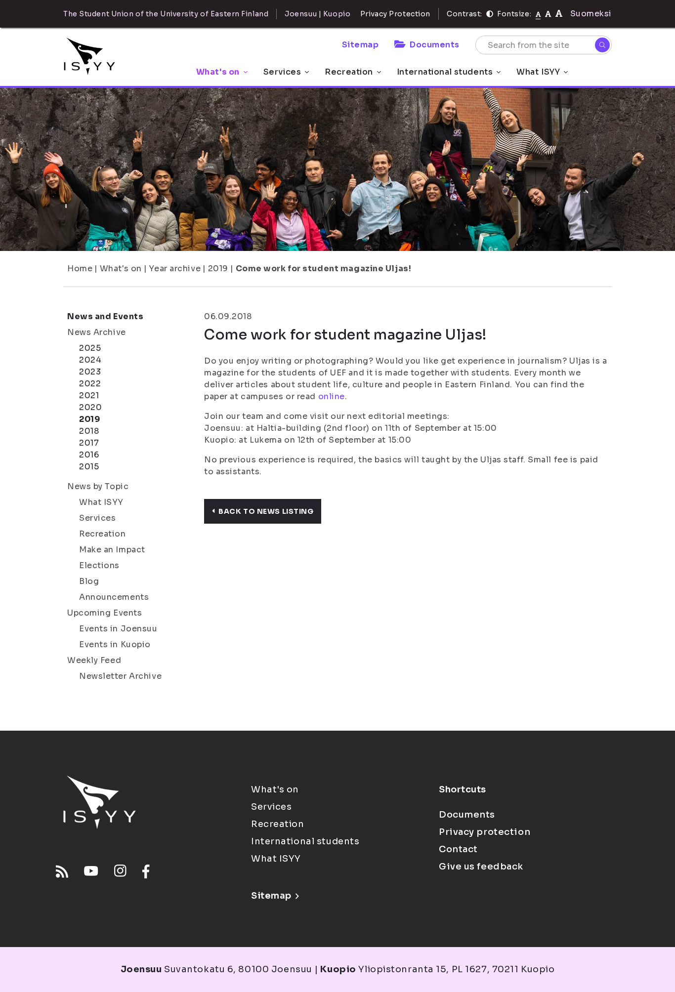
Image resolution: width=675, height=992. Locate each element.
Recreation (349, 72)
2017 (89, 443)
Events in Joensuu (118, 628)
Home (79, 268)
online (331, 396)
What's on (218, 72)
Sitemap (360, 45)
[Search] (602, 45)
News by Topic (97, 486)
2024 (90, 360)
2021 (89, 395)
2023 (90, 372)
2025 (90, 348)
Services (282, 72)
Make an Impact (112, 549)
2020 (90, 407)
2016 (89, 455)
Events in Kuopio (115, 644)
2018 (89, 431)
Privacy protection (484, 832)
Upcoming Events (104, 613)
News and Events (105, 316)
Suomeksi (591, 13)
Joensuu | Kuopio (317, 13)
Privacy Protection (395, 13)
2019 (218, 268)
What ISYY (538, 72)
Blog (89, 581)
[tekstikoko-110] (548, 13)
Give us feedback (481, 866)
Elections (99, 565)
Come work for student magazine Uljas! (324, 268)
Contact (458, 849)
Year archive (175, 268)
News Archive (96, 332)
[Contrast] (489, 13)
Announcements (114, 597)
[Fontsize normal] (538, 13)
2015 (89, 466)
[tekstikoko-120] (558, 13)
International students (445, 72)
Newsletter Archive (120, 676)
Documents (435, 45)
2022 (90, 383)
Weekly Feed (94, 660)
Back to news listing (265, 511)
